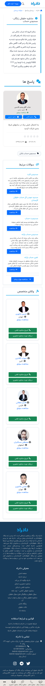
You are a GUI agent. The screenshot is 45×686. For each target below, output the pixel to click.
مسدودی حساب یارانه (30, 234)
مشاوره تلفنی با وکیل (22, 587)
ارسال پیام (22, 656)
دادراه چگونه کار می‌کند (22, 580)
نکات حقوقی (22, 607)
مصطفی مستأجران (21, 442)
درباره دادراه (22, 577)
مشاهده (12, 191)
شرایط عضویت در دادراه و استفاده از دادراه (22, 623)
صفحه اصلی (22, 573)
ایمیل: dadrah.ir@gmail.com (22, 651)
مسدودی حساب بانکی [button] (27, 153)
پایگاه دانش (22, 603)
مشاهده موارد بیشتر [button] (21, 279)
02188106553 (19, 649)
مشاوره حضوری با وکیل (22, 584)
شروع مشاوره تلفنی (22, 330)
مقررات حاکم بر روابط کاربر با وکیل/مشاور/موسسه (22, 627)
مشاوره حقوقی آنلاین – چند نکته (22, 590)
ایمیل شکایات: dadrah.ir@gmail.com (22, 654)
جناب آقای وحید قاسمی (22, 107)
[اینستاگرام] (14, 664)
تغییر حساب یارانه (31, 257)
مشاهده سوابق (22, 112)
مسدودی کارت (32, 174)
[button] (4, 683)
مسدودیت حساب (31, 218)
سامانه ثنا (22, 610)
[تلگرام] (21, 664)
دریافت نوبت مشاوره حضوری (23, 335)
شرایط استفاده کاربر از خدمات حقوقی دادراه (22, 630)
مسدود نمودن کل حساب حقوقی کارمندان (25, 199)
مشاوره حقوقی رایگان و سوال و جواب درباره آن (22, 599)
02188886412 (21, 646)
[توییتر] (28, 664)
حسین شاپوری (21, 313)
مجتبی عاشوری (21, 486)
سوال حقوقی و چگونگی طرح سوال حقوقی (22, 594)
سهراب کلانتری (21, 358)
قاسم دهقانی (21, 402)
